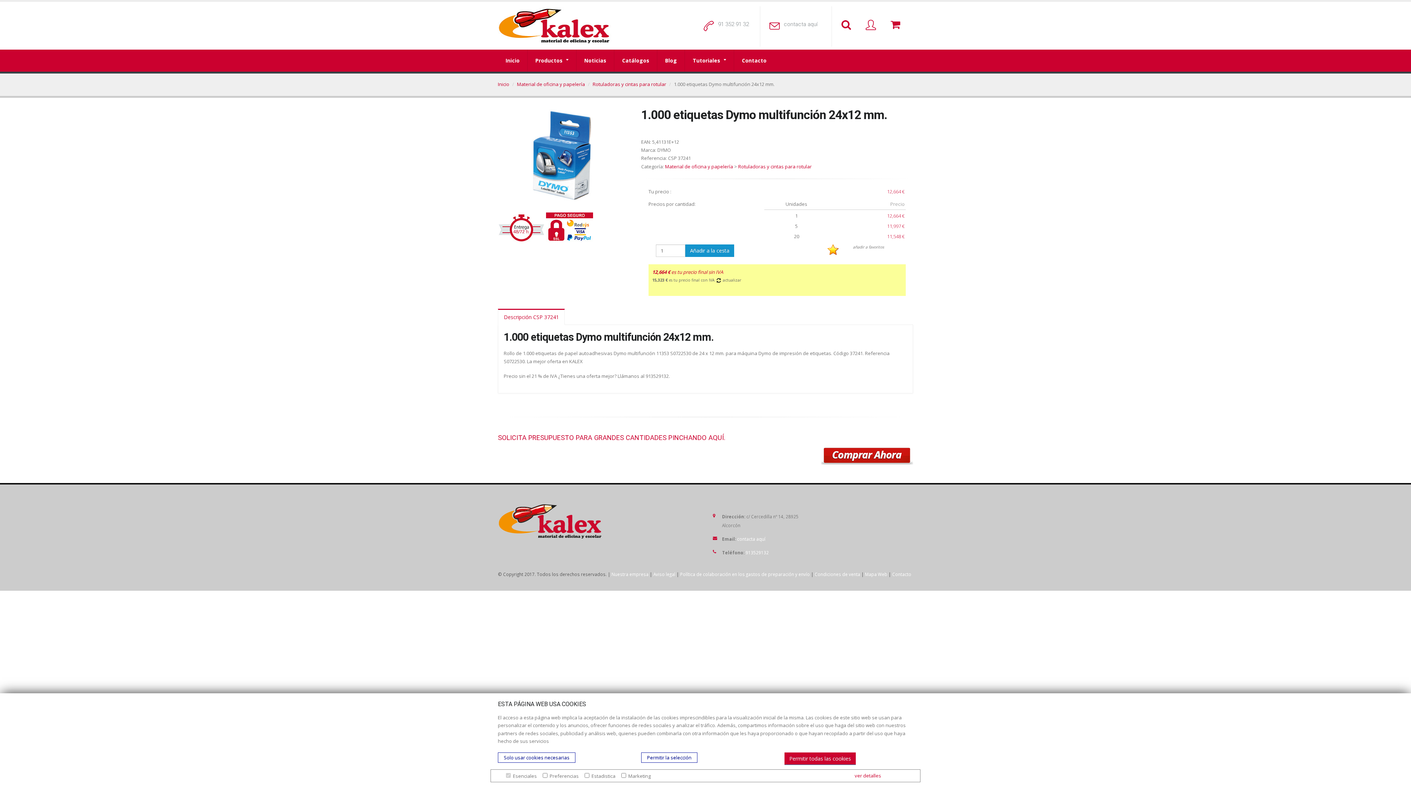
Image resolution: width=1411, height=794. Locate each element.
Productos (549, 60)
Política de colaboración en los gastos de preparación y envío (745, 574)
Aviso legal (664, 574)
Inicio (513, 60)
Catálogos (635, 60)
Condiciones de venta (837, 574)
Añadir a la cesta (709, 250)
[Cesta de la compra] (897, 25)
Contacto (754, 60)
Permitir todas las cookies (820, 758)
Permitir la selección (669, 757)
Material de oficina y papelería (551, 84)
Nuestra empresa (630, 574)
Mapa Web (876, 574)
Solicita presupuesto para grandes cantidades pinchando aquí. (611, 437)
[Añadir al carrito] (867, 456)
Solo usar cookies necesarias (537, 757)
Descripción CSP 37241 (531, 317)
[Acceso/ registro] (872, 25)
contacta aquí (801, 24)
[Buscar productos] (848, 25)
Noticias (595, 60)
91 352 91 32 (733, 24)
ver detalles (868, 775)
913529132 (757, 552)
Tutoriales (706, 60)
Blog (671, 60)
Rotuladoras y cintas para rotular (629, 84)
